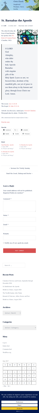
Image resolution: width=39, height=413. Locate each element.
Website (6, 234)
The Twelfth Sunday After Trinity (12, 293)
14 (19, 376)
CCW (5, 25)
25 (5, 383)
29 (24, 383)
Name (6, 215)
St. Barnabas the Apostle (26, 145)
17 (34, 376)
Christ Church (18, 1)
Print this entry (5, 122)
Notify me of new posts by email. (16, 243)
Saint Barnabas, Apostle (7, 145)
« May (4, 386)
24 (34, 379)
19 (10, 379)
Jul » (9, 386)
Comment (7, 199)
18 (5, 379)
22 (24, 379)
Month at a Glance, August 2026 (12, 290)
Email (6, 224)
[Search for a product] (37, 5)
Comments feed (7, 349)
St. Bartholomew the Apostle (11, 286)
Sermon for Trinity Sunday (20, 168)
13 (14, 376)
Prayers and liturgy (26, 25)
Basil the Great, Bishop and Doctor (18, 173)
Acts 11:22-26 (13, 104)
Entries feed (6, 346)
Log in (5, 343)
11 (5, 376)
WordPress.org (7, 352)
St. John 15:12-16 (14, 106)
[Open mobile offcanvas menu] (2, 5)
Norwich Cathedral (29, 111)
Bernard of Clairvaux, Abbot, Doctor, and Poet (16, 296)
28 (19, 383)
